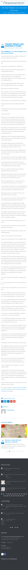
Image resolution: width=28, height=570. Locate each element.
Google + (11, 401)
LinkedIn (8, 401)
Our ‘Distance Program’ (10, 519)
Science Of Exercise (17, 387)
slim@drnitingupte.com (6, 547)
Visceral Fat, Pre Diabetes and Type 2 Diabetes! (16, 488)
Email (14, 401)
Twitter (5, 401)
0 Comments (19, 47)
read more (11, 448)
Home (4, 12)
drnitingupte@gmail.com (6, 548)
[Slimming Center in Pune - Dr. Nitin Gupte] (14, 3)
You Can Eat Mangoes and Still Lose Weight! (15, 513)
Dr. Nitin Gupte (10, 47)
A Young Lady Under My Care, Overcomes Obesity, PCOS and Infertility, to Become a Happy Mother (16, 506)
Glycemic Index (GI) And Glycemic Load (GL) (13, 441)
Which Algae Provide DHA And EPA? (13, 468)
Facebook (2, 401)
